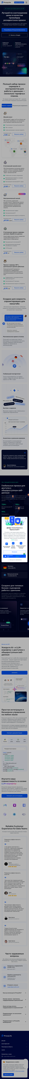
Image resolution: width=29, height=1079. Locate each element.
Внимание (14, 552)
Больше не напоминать (16, 560)
